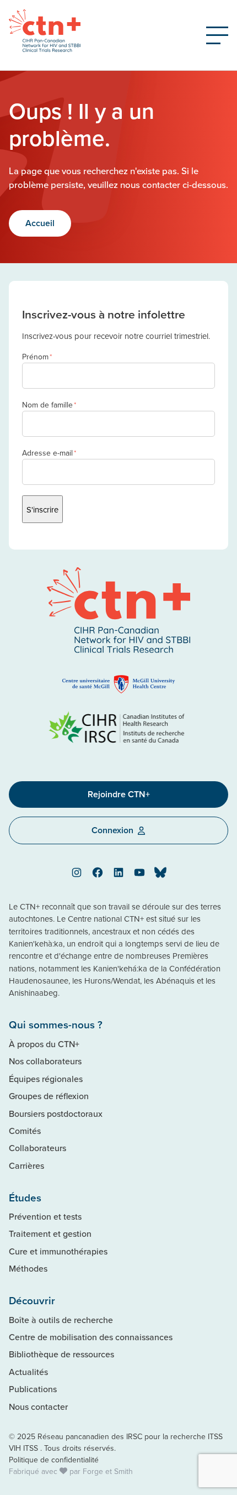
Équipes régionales (46, 1079)
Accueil (40, 223)
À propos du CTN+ (44, 1044)
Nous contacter (38, 1406)
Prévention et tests (45, 1216)
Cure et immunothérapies (58, 1251)
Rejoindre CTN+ (119, 794)
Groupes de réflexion (49, 1096)
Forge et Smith (108, 1471)
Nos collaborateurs (45, 1061)
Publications (33, 1389)
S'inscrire (42, 509)
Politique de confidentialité (54, 1459)
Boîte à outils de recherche (61, 1320)
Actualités (28, 1372)
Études (25, 1197)
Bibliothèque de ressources (61, 1354)
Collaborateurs (37, 1148)
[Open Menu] (217, 35)
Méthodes (28, 1268)
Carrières (26, 1165)
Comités (25, 1131)
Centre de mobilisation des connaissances (91, 1337)
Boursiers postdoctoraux (56, 1113)
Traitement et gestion (50, 1233)
